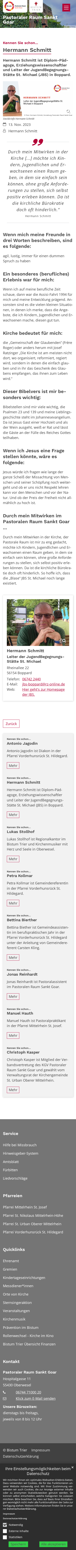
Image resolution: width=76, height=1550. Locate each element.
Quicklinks (14, 1249)
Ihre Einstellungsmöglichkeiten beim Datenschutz (38, 1471)
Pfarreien (12, 1195)
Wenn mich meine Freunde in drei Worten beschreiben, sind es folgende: (37, 240)
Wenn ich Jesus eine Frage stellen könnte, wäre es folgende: (33, 456)
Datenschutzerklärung (21, 1508)
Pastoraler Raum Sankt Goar (30, 1372)
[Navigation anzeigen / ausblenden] (66, 7)
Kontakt (11, 1361)
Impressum (9, 1513)
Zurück (11, 723)
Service (10, 1133)
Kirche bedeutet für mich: (32, 333)
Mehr (13, 765)
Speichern (18, 1544)
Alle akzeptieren (53, 1544)
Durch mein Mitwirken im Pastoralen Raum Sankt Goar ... (36, 521)
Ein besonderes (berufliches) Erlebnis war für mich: (36, 277)
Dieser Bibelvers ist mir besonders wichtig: (34, 394)
